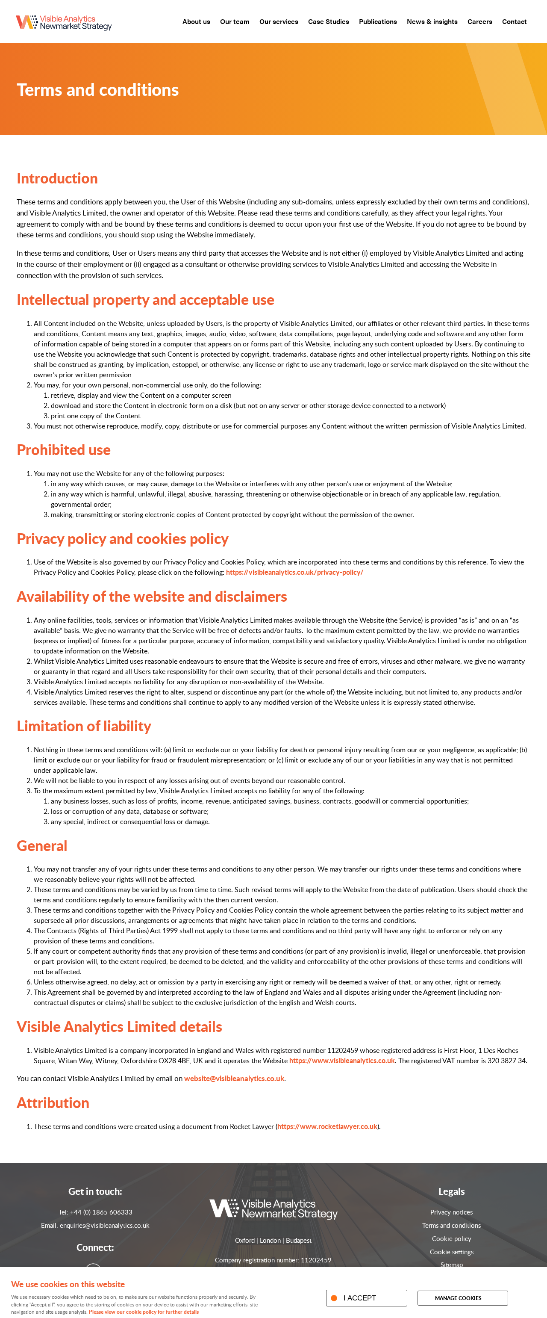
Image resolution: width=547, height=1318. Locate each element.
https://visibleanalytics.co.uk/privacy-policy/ (295, 572)
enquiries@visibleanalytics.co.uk (105, 1225)
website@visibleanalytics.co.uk (234, 1078)
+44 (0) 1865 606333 (101, 1212)
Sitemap (452, 1264)
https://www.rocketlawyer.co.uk (327, 1126)
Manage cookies (458, 1298)
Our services (278, 21)
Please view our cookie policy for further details (144, 1311)
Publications (378, 21)
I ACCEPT (360, 1298)
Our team (235, 21)
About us (196, 21)
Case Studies (328, 21)
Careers (480, 21)
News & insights (432, 21)
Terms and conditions (451, 1225)
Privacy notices (451, 1212)
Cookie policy (451, 1238)
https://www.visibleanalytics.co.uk (342, 1060)
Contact (514, 21)
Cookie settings (451, 1251)
